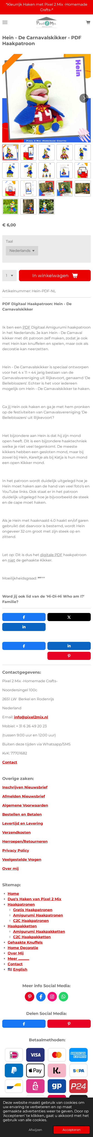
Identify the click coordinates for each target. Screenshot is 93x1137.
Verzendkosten (16, 832)
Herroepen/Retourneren (25, 841)
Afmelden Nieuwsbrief (23, 796)
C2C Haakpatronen (31, 921)
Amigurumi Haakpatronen (38, 915)
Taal (9, 241)
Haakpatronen (21, 904)
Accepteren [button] (72, 1130)
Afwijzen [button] (35, 1130)
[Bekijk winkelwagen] (88, 22)
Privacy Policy (15, 850)
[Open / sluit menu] (5, 22)
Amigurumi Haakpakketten (39, 931)
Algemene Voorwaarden (25, 805)
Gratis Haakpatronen (32, 910)
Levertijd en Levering (22, 823)
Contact (9, 762)
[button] (10, 152)
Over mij (10, 868)
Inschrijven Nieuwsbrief (24, 787)
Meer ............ (18, 958)
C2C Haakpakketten (32, 937)
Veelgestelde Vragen (21, 859)
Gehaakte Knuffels (25, 942)
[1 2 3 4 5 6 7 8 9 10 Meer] (9, 275)
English (20, 969)
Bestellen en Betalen (22, 814)
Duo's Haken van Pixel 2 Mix (34, 899)
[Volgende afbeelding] (83, 98)
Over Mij (16, 953)
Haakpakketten (22, 926)
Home (13, 893)
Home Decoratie (23, 948)
